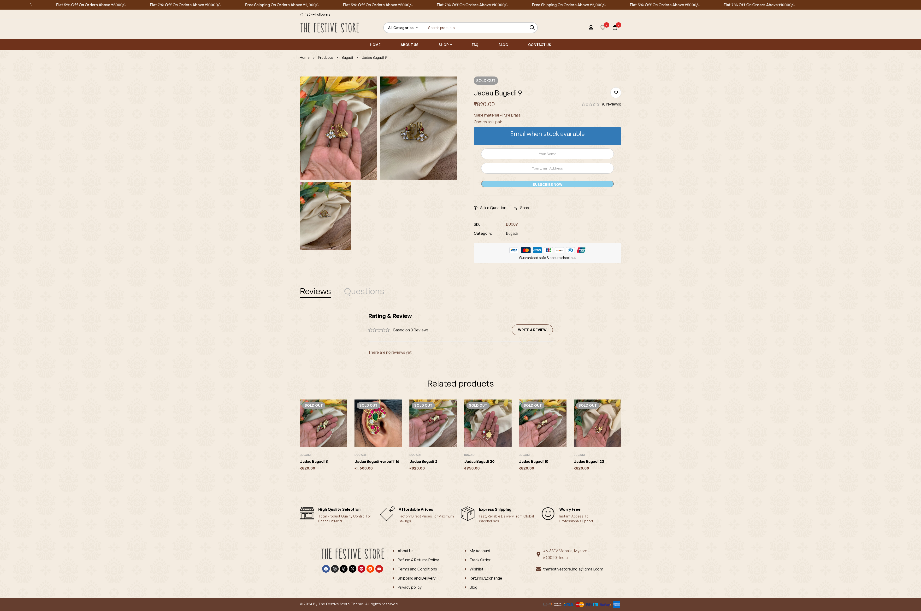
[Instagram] (335, 569)
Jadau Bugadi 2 (423, 461)
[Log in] (591, 27)
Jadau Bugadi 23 (589, 461)
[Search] (532, 27)
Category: (483, 233)
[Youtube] (379, 569)
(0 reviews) (611, 104)
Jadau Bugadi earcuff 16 (376, 461)
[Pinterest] (361, 569)
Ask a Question (493, 207)
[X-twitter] (352, 569)
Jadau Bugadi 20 (479, 461)
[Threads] (344, 569)
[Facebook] (326, 569)
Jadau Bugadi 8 (314, 461)
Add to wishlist (615, 92)
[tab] (315, 291)
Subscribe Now (547, 184)
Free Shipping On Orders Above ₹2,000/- (252, 4)
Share (525, 207)
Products (325, 57)
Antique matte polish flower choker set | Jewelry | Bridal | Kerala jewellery (55, 596)
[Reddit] (370, 569)
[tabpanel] (460, 334)
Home (304, 57)
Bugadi (347, 57)
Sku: (477, 224)
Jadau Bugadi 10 (533, 461)
